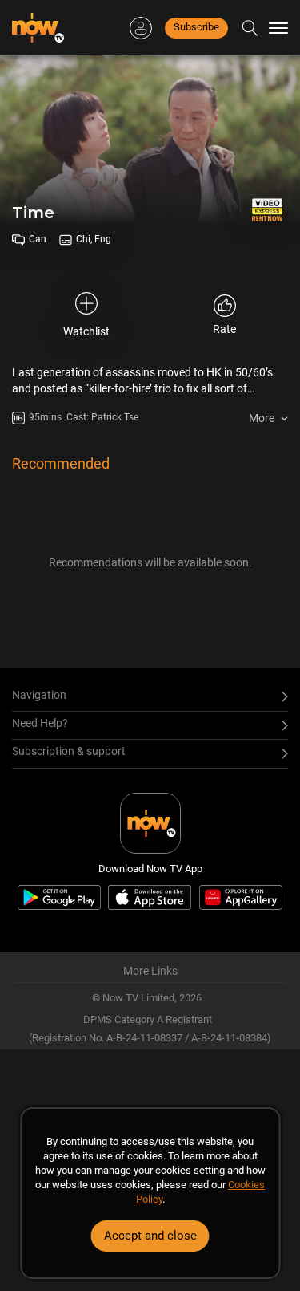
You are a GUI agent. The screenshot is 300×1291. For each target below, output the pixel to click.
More (261, 418)
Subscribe (196, 27)
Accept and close (150, 1235)
